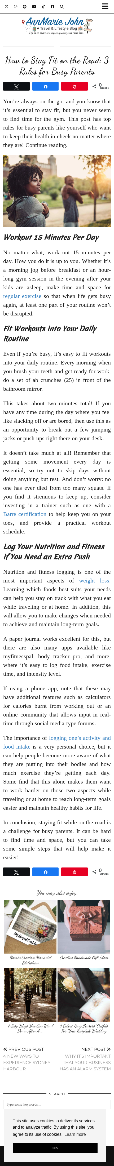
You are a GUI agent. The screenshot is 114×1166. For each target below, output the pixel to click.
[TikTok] (43, 6)
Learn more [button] (75, 1134)
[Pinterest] (25, 6)
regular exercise (22, 296)
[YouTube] (34, 6)
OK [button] (55, 1148)
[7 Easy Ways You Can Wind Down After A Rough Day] (30, 995)
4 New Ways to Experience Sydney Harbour (26, 1059)
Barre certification (24, 514)
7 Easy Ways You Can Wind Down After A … (30, 1028)
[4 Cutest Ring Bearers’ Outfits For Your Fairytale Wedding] (84, 995)
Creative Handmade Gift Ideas (84, 957)
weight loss (94, 580)
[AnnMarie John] (57, 19)
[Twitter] (7, 6)
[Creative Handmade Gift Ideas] (84, 927)
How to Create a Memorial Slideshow (30, 960)
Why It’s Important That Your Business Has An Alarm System (85, 1059)
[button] (106, 7)
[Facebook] (53, 6)
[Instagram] (15, 6)
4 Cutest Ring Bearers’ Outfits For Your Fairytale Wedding (84, 1028)
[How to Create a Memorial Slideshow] (30, 927)
